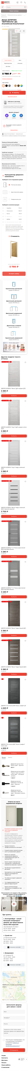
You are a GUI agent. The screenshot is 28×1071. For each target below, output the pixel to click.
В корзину (15, 92)
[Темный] (6, 85)
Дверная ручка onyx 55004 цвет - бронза (17, 764)
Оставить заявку (14, 273)
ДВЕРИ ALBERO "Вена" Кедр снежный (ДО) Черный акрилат (13, 508)
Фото (20, 60)
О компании (5, 1067)
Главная (3, 15)
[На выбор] (21, 85)
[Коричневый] (18, 85)
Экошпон (4, 17)
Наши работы (5, 1065)
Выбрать (14, 395)
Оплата (3, 1062)
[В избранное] (16, 31)
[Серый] (9, 85)
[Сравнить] (20, 31)
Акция (3, 1055)
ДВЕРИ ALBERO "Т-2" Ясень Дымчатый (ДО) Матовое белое (13, 548)
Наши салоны (14, 11)
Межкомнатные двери (15, 15)
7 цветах (19, 90)
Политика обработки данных (23, 1059)
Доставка (8, 66)
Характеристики (8, 63)
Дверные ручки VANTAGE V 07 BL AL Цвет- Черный (17, 783)
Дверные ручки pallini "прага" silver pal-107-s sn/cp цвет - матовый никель (17, 774)
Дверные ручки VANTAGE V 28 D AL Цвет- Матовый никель (18, 791)
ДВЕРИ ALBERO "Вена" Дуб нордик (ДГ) (13, 388)
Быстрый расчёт (12, 96)
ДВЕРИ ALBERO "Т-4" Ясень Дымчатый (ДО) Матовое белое (13, 588)
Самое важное (8, 60)
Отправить (14, 1050)
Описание (20, 63)
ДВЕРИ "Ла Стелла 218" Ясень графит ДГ (13, 705)
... (24, 15)
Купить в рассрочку (7, 78)
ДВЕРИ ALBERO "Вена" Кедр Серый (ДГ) (13, 628)
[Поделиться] (23, 31)
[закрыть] (26, 1059)
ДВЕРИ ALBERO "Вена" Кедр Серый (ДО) (13, 667)
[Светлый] (3, 85)
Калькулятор (14, 130)
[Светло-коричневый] (15, 85)
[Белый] (12, 85)
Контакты (4, 1058)
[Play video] (14, 904)
